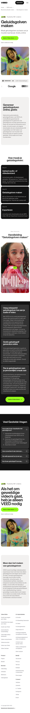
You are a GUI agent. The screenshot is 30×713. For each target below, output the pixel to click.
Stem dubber (19, 651)
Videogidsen (4, 677)
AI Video (18, 623)
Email (17, 697)
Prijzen (3, 658)
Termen (18, 664)
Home (2, 7)
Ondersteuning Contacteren (20, 671)
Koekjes (18, 667)
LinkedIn (18, 685)
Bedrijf (2, 661)
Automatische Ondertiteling (5, 630)
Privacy (18, 661)
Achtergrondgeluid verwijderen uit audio (21, 633)
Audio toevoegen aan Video (5, 618)
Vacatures (18, 658)
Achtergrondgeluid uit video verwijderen (22, 638)
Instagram (18, 691)
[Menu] (27, 2)
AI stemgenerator (20, 626)
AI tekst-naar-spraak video (19, 642)
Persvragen (19, 675)
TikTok (17, 694)
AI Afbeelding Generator (22, 620)
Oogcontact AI (20, 629)
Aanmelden (20, 2)
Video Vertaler (5, 648)
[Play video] (15, 268)
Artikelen (3, 671)
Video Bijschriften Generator (5, 635)
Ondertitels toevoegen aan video (7, 623)
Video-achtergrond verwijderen (21, 647)
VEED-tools (9, 7)
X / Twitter (18, 688)
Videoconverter (5, 642)
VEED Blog (4, 668)
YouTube (18, 682)
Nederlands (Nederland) (7, 708)
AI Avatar (18, 617)
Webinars (3, 674)
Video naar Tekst (5, 645)
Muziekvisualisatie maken (7, 10)
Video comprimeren (6, 639)
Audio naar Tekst (5, 627)
